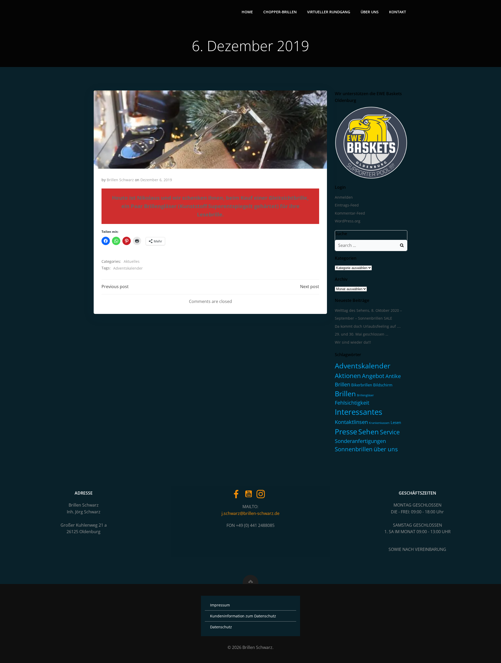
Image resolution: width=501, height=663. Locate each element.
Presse (346, 431)
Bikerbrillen (361, 384)
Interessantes (358, 412)
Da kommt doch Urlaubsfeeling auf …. (368, 326)
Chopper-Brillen (280, 11)
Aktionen (348, 375)
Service (390, 432)
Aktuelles (132, 261)
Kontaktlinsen (351, 421)
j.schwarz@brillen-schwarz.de (250, 513)
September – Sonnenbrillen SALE (363, 318)
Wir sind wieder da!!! (353, 342)
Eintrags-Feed (347, 205)
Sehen (368, 431)
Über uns (370, 11)
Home (247, 11)
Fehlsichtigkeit (352, 402)
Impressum (220, 605)
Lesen (396, 422)
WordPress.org (347, 220)
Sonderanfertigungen (360, 441)
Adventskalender (128, 268)
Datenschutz (221, 626)
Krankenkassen (379, 423)
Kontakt (397, 11)
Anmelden (344, 197)
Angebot (373, 376)
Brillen (345, 393)
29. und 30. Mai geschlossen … (361, 334)
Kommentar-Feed (350, 213)
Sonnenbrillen (354, 449)
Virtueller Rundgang (328, 11)
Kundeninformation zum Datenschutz (243, 615)
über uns (386, 449)
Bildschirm (382, 384)
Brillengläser (365, 395)
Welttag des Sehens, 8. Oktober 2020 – (368, 310)
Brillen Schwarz (120, 179)
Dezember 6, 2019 (156, 179)
